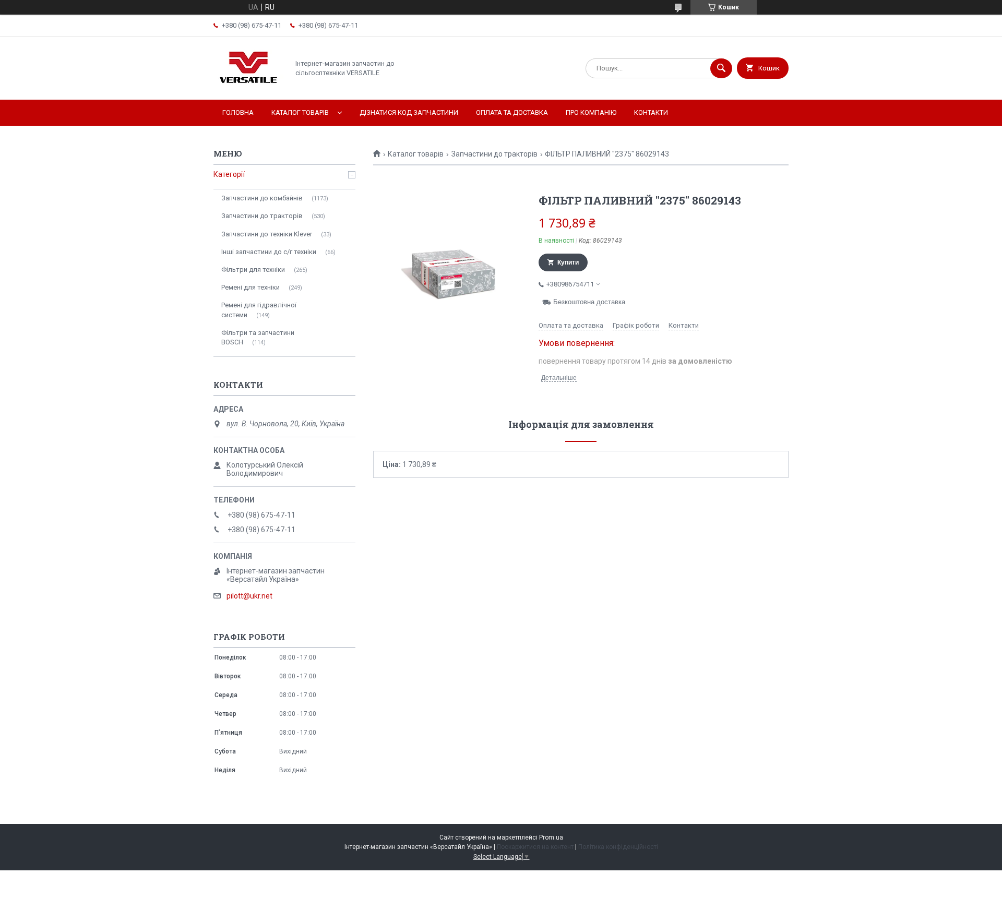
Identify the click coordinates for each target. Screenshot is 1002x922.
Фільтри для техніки (253, 269)
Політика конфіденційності (618, 847)
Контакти (651, 112)
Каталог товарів (300, 112)
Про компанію (591, 112)
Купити (568, 262)
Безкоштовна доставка (589, 302)
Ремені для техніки (250, 287)
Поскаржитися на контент (535, 847)
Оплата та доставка (512, 112)
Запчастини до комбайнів (262, 198)
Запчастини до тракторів (494, 154)
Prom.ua (551, 837)
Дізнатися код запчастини (409, 112)
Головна (238, 112)
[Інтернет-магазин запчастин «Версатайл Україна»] (248, 86)
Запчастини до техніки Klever (266, 234)
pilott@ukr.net (249, 596)
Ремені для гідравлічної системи (258, 309)
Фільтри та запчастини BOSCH (257, 337)
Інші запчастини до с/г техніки (268, 252)
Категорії (229, 174)
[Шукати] (721, 68)
